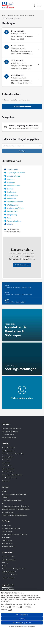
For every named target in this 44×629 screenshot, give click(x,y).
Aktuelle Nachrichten (9, 560)
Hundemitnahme (7, 472)
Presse (4, 566)
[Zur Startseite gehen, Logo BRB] (8, 5)
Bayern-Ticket (6, 460)
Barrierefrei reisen (8, 512)
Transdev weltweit (8, 578)
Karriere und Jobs (8, 557)
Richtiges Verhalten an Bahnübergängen (16, 509)
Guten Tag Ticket (7, 457)
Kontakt (4, 491)
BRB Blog (5, 563)
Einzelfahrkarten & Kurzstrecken (13, 454)
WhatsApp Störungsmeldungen (12, 500)
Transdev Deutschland (9, 575)
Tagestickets (6, 463)
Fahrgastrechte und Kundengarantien (14, 494)
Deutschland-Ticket (8, 448)
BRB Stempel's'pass (8, 546)
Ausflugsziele (6, 525)
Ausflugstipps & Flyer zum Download (14, 534)
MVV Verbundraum (8, 451)
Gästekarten (6, 481)
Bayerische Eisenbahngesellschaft (13, 569)
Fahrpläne (10, 15)
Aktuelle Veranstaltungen (11, 528)
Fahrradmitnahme (8, 469)
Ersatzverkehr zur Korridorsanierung (14, 515)
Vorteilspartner (7, 531)
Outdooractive (7, 540)
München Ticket (7, 543)
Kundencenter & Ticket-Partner (12, 475)
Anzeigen (22, 151)
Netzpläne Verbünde (9, 437)
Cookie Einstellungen (22, 265)
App (3, 503)
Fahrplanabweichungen (10, 431)
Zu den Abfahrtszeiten (22, 106)
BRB (3, 15)
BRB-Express (6, 537)
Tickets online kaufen (9, 478)
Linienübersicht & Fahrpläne (25, 15)
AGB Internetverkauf (9, 572)
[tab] (22, 35)
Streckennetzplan (8, 434)
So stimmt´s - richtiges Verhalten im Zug (15, 506)
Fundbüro (5, 497)
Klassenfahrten (7, 466)
